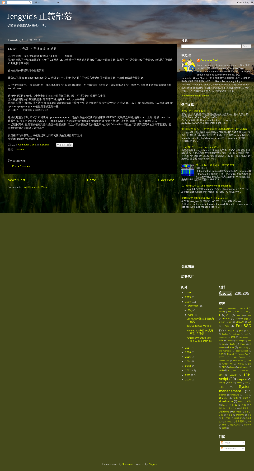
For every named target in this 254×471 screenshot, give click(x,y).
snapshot (242, 379)
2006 (188, 379)
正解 (221, 415)
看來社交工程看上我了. (193, 111)
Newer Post (16, 180)
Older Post (166, 180)
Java (232, 343)
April (191, 315)
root (234, 370)
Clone (249, 315)
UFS (235, 398)
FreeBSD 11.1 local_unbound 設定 (200, 147)
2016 (188, 352)
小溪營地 (244, 408)
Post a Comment (21, 166)
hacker (225, 334)
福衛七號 (238, 418)
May (190, 310)
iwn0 (249, 341)
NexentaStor (243, 354)
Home (91, 180)
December (194, 305)
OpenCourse (239, 357)
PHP (224, 367)
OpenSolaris (224, 360)
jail (223, 344)
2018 (188, 301)
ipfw (221, 340)
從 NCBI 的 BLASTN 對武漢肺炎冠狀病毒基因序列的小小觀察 (214, 129)
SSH (246, 383)
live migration (225, 351)
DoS (249, 322)
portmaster (243, 367)
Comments (229, 448)
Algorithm (232, 308)
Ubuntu (20, 149)
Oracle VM (227, 364)
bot (247, 312)
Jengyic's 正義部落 (39, 16)
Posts (226, 442)
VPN (249, 401)
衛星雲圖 (240, 421)
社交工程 (226, 418)
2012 (188, 370)
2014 (188, 361)
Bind (229, 312)
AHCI (221, 308)
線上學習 (228, 421)
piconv (232, 367)
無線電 (229, 415)
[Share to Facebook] (68, 145)
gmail (241, 331)
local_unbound (242, 351)
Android (244, 308)
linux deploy (243, 347)
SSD (239, 382)
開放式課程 (235, 425)
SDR (221, 375)
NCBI (221, 354)
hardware (236, 334)
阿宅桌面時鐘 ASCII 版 (199, 326)
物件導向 (240, 415)
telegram (222, 395)
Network (230, 354)
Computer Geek (27, 144)
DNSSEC (240, 322)
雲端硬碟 (247, 425)
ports (221, 370)
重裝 (224, 425)
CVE (237, 319)
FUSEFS (230, 331)
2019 (188, 297)
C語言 (245, 318)
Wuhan (225, 405)
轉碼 (249, 421)
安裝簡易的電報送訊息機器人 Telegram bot (204, 198)
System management (235, 388)
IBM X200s (243, 337)
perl (249, 364)
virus (240, 401)
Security (233, 375)
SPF (231, 383)
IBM (233, 337)
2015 (188, 357)
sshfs (221, 387)
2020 (188, 292)
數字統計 (237, 412)
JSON (242, 344)
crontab (226, 318)
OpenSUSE (238, 360)
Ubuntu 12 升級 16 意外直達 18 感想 (200, 332)
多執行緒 (233, 408)
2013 (188, 366)
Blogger (152, 464)
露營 (224, 428)
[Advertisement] (207, 237)
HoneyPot (223, 337)
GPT (249, 331)
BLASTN (238, 312)
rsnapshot (244, 370)
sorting (222, 382)
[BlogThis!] (61, 145)
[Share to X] (64, 145)
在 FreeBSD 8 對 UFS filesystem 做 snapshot (206, 185)
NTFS (221, 357)
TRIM (245, 395)
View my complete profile (195, 95)
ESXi (226, 326)
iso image (240, 341)
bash (221, 311)
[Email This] (58, 145)
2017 (188, 347)
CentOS (239, 315)
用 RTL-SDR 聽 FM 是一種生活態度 (215, 165)
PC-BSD (240, 364)
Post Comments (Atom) (35, 187)
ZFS (234, 404)
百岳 (249, 415)
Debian (222, 322)
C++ (228, 315)
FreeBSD (243, 325)
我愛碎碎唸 (224, 411)
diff (230, 322)
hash (246, 334)
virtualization (226, 401)
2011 (188, 375)
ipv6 (230, 341)
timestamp (235, 395)
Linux (231, 347)
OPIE (249, 360)
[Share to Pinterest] (71, 145)
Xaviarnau (127, 464)
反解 (244, 405)
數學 (246, 412)
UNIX (245, 398)
